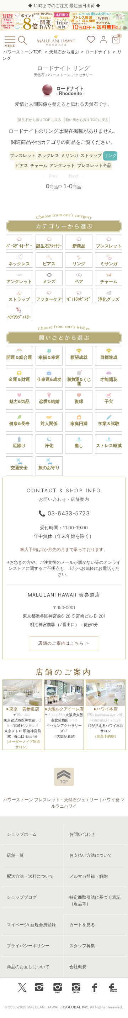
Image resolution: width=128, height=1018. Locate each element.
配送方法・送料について (30, 876)
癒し (79, 445)
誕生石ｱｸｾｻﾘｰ (49, 245)
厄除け (19, 445)
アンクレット (62, 165)
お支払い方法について (90, 855)
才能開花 (108, 379)
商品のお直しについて (28, 966)
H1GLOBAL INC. (75, 1007)
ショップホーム (22, 834)
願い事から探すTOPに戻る (86, 120)
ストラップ (91, 155)
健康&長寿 (19, 423)
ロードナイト (98, 51)
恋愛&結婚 (49, 401)
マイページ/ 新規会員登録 (31, 924)
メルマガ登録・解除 (88, 876)
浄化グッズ (108, 299)
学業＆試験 (108, 423)
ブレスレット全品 (94, 165)
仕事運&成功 (49, 379)
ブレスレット (23, 155)
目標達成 (108, 357)
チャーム (38, 165)
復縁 (79, 401)
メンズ (49, 281)
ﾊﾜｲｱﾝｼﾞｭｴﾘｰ (19, 317)
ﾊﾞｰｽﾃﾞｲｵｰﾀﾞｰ (19, 245)
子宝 (109, 401)
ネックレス (48, 155)
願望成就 (78, 357)
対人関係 (49, 423)
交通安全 (19, 467)
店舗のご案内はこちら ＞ (64, 643)
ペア (79, 281)
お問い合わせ (82, 834)
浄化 (49, 445)
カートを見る (82, 924)
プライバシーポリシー (28, 945)
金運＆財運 (19, 379)
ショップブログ (22, 897)
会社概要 (77, 966)
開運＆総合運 (19, 357)
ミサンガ (69, 155)
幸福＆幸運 (49, 357)
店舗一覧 (15, 855)
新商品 (79, 245)
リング (110, 155)
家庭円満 (78, 423)
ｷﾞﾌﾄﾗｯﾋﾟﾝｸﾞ (79, 299)
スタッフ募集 (82, 945)
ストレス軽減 (109, 445)
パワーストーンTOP (22, 51)
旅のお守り (49, 467)
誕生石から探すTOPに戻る (39, 120)
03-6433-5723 (69, 513)
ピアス (21, 165)
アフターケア (49, 299)
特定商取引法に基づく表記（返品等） (95, 900)
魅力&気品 (19, 401)
